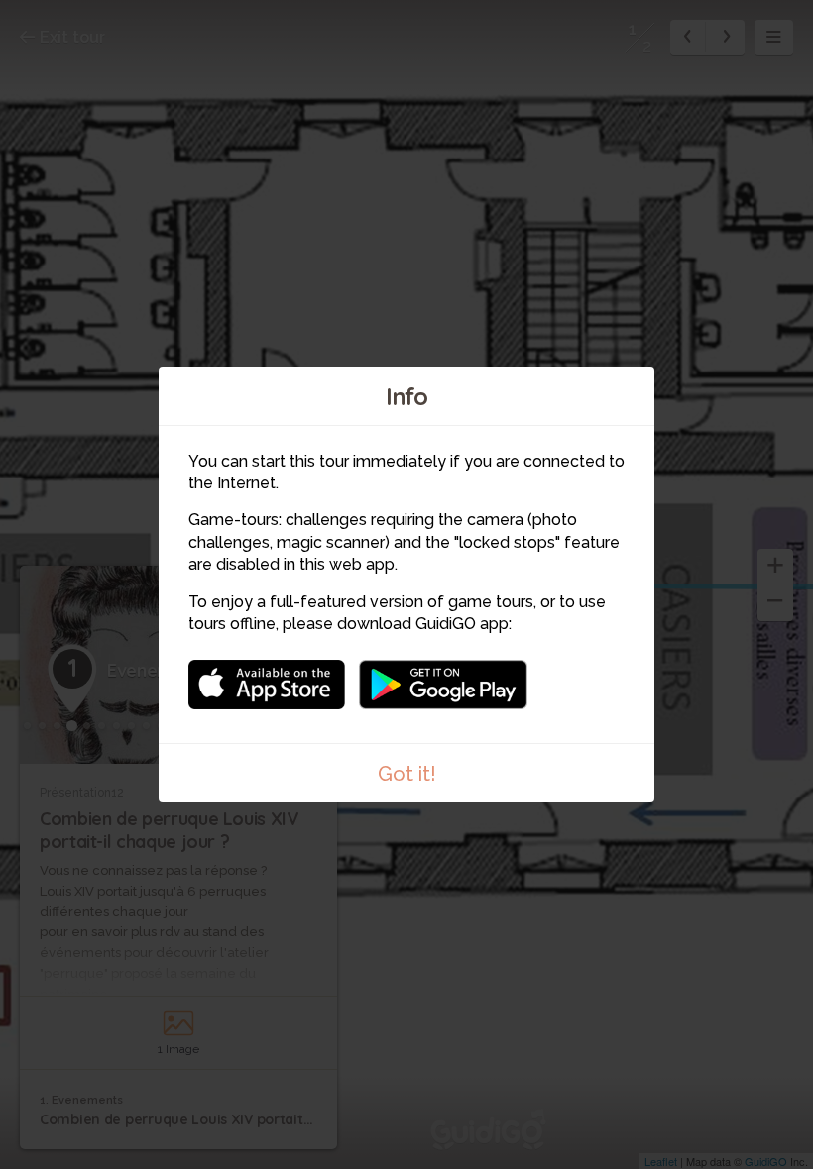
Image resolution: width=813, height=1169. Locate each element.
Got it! (407, 774)
